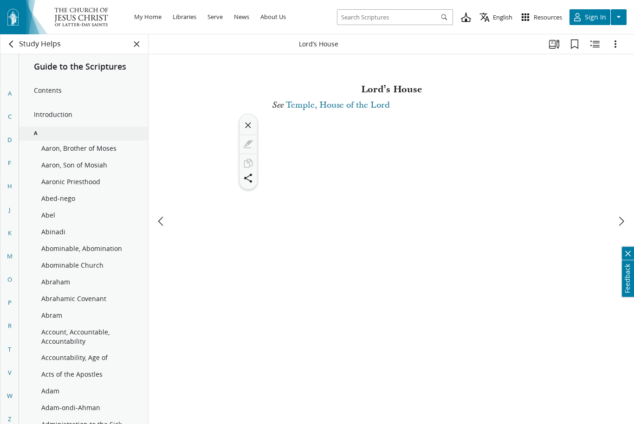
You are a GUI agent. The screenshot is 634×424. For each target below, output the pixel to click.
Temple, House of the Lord (338, 105)
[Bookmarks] (574, 44)
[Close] (248, 125)
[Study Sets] (554, 44)
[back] (11, 44)
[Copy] (248, 163)
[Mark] (248, 144)
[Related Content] (595, 44)
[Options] (615, 44)
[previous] (161, 221)
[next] (621, 221)
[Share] (248, 178)
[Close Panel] (136, 44)
